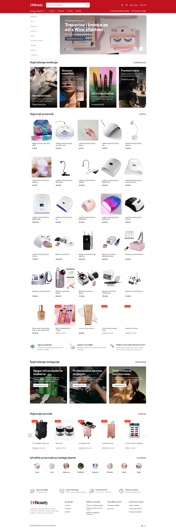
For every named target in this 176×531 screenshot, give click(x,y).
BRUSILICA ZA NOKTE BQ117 (41, 291)
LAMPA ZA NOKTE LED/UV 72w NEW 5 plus (64, 144)
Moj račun (111, 509)
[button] (135, 49)
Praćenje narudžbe (139, 11)
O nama (52, 11)
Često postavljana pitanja (120, 11)
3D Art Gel (59, 443)
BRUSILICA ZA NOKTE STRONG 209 (109, 292)
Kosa (32, 21)
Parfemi (33, 45)
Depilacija (34, 17)
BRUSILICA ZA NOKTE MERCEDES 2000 (109, 255)
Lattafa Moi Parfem (131, 328)
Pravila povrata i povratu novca (94, 509)
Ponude (70, 11)
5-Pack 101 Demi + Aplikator (134, 443)
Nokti (32, 36)
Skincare (33, 50)
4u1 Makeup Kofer (84, 443)
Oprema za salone (37, 41)
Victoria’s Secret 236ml (86, 328)
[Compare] (122, 5)
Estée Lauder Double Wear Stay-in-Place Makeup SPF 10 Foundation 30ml (41, 330)
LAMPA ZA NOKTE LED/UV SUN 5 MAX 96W (133, 181)
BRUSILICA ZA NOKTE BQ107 (134, 254)
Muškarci (34, 31)
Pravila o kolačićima (135, 512)
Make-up (34, 26)
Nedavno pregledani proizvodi (92, 513)
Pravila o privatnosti (135, 509)
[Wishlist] (127, 5)
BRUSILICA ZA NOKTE (62, 254)
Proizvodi (61, 11)
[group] (41, 130)
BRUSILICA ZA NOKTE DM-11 (134, 291)
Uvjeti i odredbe (134, 505)
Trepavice (34, 55)
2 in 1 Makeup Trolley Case (40, 443)
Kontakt (78, 11)
